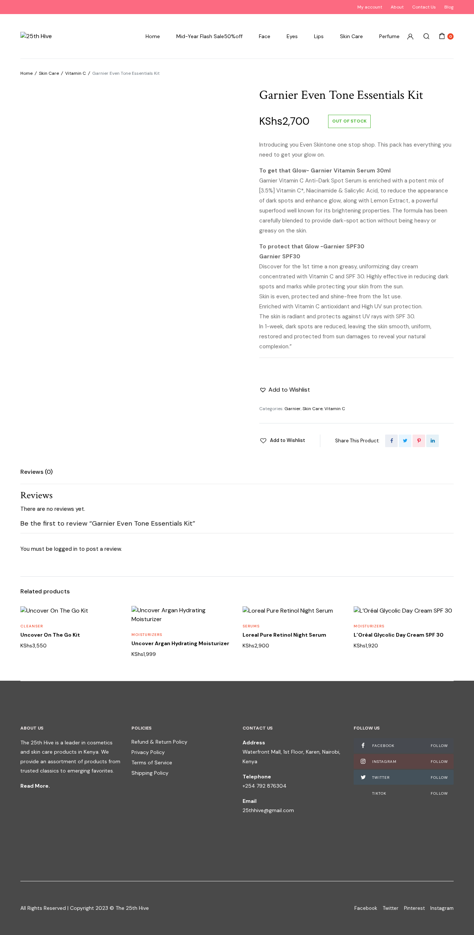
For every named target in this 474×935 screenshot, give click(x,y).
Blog (449, 7)
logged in (65, 549)
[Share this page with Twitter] (405, 441)
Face (264, 36)
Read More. (35, 785)
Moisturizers (146, 634)
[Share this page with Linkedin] (432, 441)
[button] (284, 389)
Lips (319, 36)
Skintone (325, 144)
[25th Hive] (36, 36)
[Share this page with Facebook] (391, 441)
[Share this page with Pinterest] (419, 441)
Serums (251, 626)
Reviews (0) (36, 472)
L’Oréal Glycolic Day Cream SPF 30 (399, 634)
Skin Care (351, 36)
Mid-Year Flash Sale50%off (209, 36)
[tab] (36, 472)
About (397, 7)
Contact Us (424, 7)
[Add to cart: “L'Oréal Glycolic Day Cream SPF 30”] (443, 650)
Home (153, 36)
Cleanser (31, 626)
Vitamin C (75, 73)
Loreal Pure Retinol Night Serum (284, 634)
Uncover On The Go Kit (50, 634)
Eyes (292, 36)
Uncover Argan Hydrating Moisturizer (180, 643)
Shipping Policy (149, 773)
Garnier (292, 409)
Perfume (389, 36)
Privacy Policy (148, 752)
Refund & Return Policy (159, 741)
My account (369, 7)
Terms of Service (151, 762)
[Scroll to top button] (457, 918)
